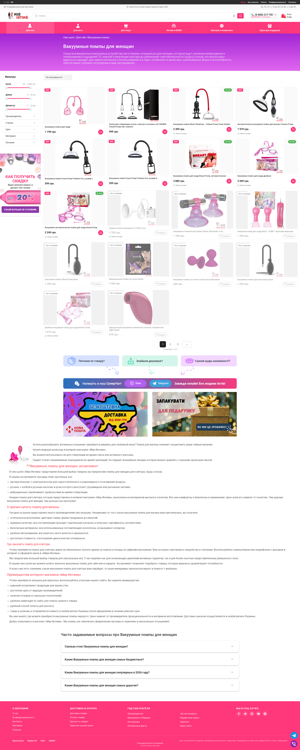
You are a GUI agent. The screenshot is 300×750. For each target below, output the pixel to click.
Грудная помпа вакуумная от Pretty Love (127, 228)
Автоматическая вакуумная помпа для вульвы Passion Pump (265, 124)
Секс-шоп (68, 37)
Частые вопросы (188, 713)
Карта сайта (186, 726)
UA (8, 2)
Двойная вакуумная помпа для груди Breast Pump (67, 327)
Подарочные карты (189, 717)
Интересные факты (137, 726)
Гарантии (184, 721)
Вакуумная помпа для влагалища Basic (255, 279)
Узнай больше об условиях (20, 209)
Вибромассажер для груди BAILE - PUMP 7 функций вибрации (265, 231)
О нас (15, 713)
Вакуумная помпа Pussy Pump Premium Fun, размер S (133, 178)
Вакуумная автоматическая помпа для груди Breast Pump (71, 227)
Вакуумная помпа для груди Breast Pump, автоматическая (199, 176)
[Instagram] (251, 713)
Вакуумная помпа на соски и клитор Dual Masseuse (196, 279)
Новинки (16, 729)
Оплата (264, 2)
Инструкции (134, 721)
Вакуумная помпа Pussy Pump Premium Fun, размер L (69, 179)
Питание (10, 142)
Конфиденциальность (277, 2)
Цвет (8, 129)
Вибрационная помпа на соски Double (126, 279)
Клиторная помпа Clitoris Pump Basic (61, 279)
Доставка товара (78, 713)
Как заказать (253, 2)
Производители (135, 713)
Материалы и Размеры (139, 717)
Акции (243, 2)
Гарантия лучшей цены (81, 725)
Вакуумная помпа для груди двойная (254, 176)
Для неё (80, 37)
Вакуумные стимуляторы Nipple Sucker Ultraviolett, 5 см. (198, 231)
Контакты (292, 2)
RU (12, 2)
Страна (9, 123)
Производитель (14, 116)
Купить (100, 132)
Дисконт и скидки (79, 721)
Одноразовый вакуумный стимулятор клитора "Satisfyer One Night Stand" (136, 328)
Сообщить (97, 284)
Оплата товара (77, 717)
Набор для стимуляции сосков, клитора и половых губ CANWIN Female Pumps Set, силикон (137, 125)
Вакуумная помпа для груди (57, 127)
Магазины (17, 725)
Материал (11, 136)
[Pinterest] (265, 713)
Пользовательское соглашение (150, 743)
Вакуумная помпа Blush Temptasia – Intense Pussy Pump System (201, 124)
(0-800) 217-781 (264, 15)
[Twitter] (245, 713)
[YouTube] (258, 713)
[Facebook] (238, 713)
